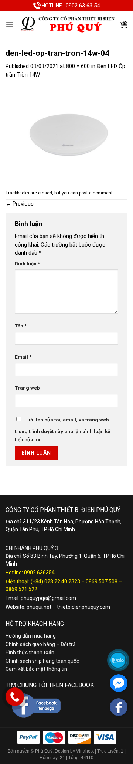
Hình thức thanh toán (30, 652)
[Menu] (10, 24)
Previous (20, 203)
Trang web (27, 388)
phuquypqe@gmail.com (48, 598)
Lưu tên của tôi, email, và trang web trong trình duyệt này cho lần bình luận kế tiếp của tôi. (62, 430)
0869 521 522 (21, 589)
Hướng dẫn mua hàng (31, 636)
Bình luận (27, 263)
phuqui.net (39, 607)
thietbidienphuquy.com (83, 607)
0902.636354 (39, 572)
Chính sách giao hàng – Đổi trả (41, 644)
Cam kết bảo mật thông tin (36, 669)
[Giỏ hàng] (123, 24)
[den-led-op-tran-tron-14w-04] (66, 132)
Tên (21, 326)
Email (23, 357)
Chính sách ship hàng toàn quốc (42, 661)
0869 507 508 (101, 581)
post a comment (96, 193)
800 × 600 (78, 66)
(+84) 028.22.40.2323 (55, 581)
